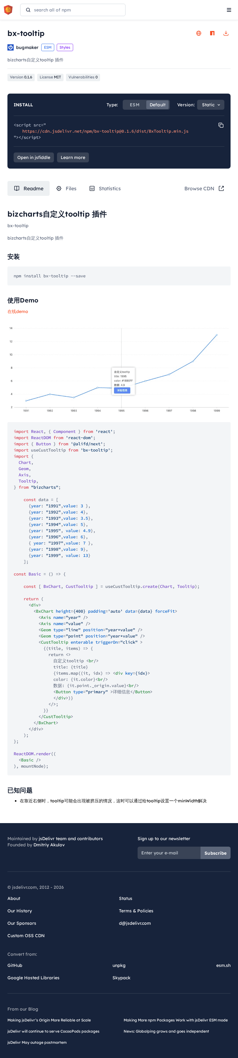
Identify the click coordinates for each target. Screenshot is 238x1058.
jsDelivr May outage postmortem (37, 1042)
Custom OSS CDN (26, 935)
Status (125, 898)
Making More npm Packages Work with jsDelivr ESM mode (176, 1020)
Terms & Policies (136, 911)
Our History (19, 911)
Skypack (121, 978)
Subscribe (216, 853)
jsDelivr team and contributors (71, 838)
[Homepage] (198, 33)
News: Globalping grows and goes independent (166, 1031)
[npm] (212, 33)
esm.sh (223, 965)
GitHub (14, 965)
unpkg (119, 965)
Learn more (73, 157)
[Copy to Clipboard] (221, 125)
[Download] (225, 33)
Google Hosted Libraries (33, 978)
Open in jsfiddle (33, 157)
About (13, 898)
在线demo (17, 311)
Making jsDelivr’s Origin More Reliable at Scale (49, 1020)
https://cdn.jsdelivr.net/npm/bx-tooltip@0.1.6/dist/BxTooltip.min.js (105, 131)
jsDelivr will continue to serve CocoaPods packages (53, 1031)
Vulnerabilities (83, 77)
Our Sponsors (21, 923)
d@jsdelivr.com (135, 923)
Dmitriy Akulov (49, 845)
